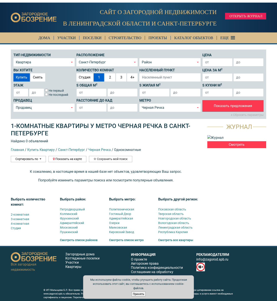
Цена (207, 55)
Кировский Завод (121, 232)
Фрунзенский (69, 218)
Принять (138, 294)
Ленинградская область (175, 227)
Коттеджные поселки (82, 258)
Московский (69, 227)
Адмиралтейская (121, 218)
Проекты (157, 38)
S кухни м (212, 85)
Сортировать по (27, 159)
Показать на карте (68, 159)
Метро (145, 100)
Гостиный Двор (120, 214)
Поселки (92, 38)
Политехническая (121, 209)
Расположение (90, 55)
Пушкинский (69, 232)
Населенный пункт (157, 70)
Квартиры (73, 267)
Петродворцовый (72, 209)
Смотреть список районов (79, 240)
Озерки (114, 223)
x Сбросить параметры (247, 115)
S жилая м (150, 85)
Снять (38, 77)
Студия (84, 77)
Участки (66, 38)
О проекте (139, 259)
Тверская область (171, 214)
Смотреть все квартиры (175, 240)
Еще (224, 38)
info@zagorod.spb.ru (212, 259)
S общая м (86, 85)
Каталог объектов (193, 38)
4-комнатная (20, 223)
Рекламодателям (212, 255)
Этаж (18, 85)
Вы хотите (22, 70)
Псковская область (172, 209)
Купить (21, 77)
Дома (44, 38)
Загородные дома (80, 254)
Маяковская (118, 227)
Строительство (125, 38)
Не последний (58, 94)
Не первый (56, 90)
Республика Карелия (173, 232)
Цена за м (212, 70)
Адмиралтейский (72, 223)
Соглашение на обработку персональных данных (152, 274)
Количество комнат (95, 70)
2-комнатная (20, 214)
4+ (132, 77)
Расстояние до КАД (94, 100)
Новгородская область (174, 218)
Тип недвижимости (32, 55)
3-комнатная (20, 219)
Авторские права (145, 263)
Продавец (22, 100)
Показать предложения (233, 106)
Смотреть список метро (126, 240)
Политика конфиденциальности (157, 268)
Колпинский (68, 214)
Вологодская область (173, 223)
